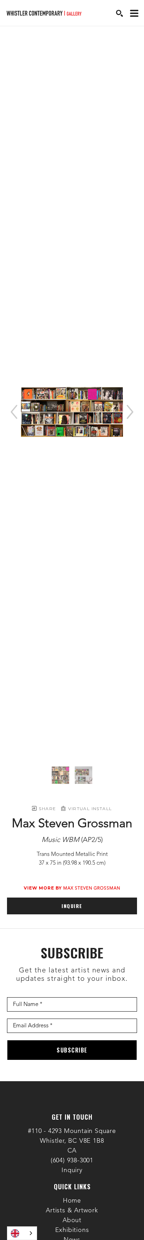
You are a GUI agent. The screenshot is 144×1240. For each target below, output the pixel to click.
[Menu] (134, 13)
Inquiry (72, 1170)
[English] (22, 1233)
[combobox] (22, 1233)
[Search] (119, 13)
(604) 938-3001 (72, 1160)
